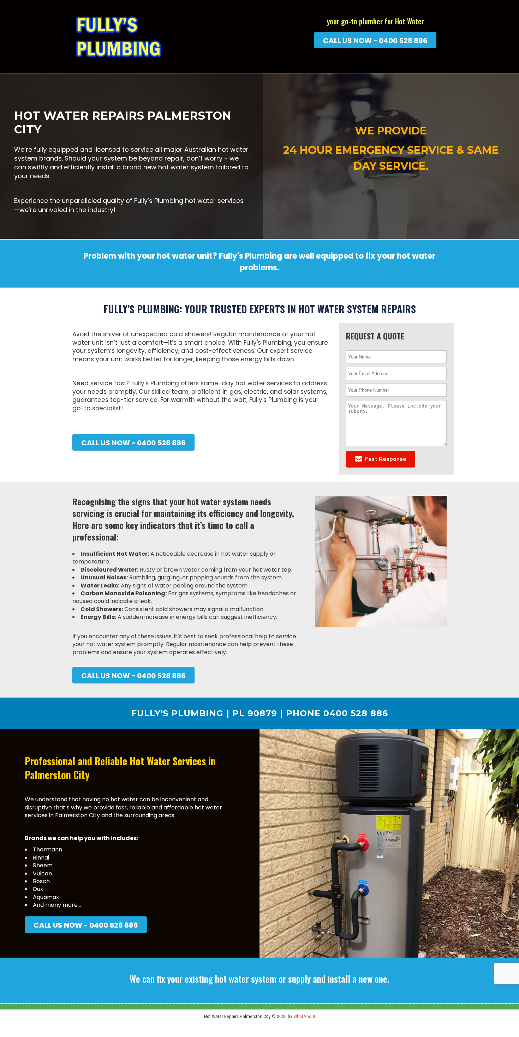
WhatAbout (304, 1016)
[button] (380, 459)
